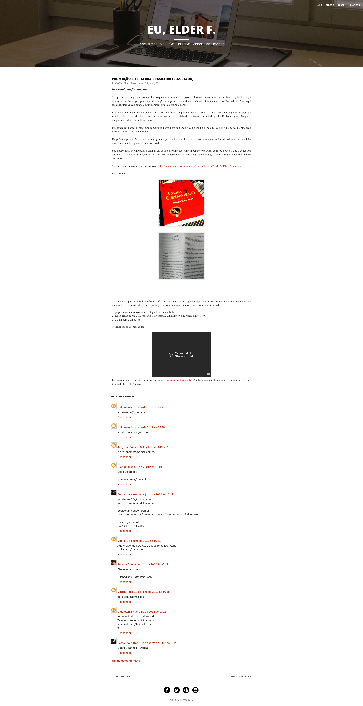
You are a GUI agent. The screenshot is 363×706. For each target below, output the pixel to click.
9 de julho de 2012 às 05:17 (151, 564)
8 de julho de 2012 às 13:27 (148, 407)
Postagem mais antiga (241, 676)
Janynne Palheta (128, 447)
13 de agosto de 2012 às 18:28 (158, 642)
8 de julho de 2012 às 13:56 (157, 447)
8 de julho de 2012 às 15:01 (145, 466)
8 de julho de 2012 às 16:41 (144, 540)
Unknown (123, 407)
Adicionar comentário (126, 660)
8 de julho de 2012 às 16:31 (156, 494)
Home (319, 5)
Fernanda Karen (127, 494)
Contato (355, 5)
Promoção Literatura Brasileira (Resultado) (152, 79)
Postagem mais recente (122, 676)
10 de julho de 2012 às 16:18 (152, 591)
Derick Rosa (125, 591)
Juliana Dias (125, 564)
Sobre (341, 5)
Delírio (121, 540)
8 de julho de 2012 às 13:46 (148, 427)
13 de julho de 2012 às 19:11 (148, 611)
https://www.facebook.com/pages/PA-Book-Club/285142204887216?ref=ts (199, 166)
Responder (124, 417)
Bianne (122, 466)
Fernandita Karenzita (178, 380)
